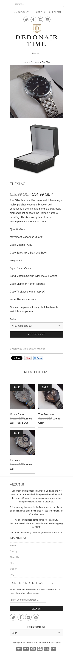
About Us (14, 557)
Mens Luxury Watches (34, 348)
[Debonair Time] (36, 35)
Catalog (14, 551)
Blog (12, 562)
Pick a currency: (36, 626)
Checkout (55, 12)
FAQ (12, 574)
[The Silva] (36, 92)
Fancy (38, 358)
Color (13, 319)
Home (13, 545)
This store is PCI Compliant (49, 642)
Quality (13, 568)
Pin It (28, 358)
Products (35, 62)
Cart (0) (41, 12)
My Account (21, 12)
